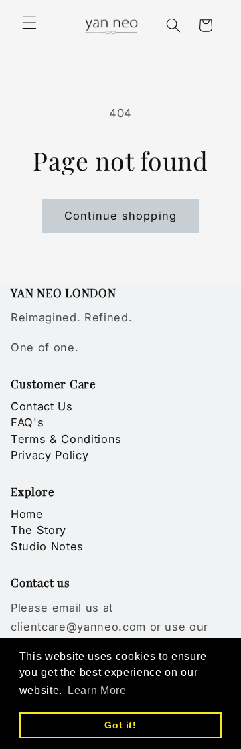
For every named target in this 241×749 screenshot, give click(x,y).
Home (27, 514)
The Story (38, 530)
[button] (29, 23)
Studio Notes (47, 546)
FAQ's (27, 422)
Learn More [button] (97, 690)
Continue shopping (120, 215)
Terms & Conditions (66, 439)
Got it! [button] (120, 725)
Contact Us (42, 406)
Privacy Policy (49, 455)
